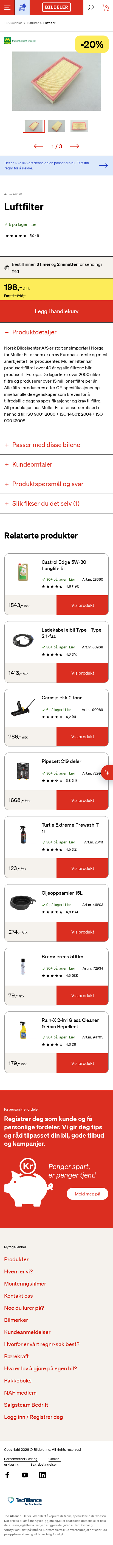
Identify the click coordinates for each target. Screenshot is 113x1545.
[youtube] (25, 1475)
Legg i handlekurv (56, 311)
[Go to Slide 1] (34, 126)
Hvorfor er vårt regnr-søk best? (41, 1344)
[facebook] (7, 1475)
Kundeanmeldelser (27, 1332)
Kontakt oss (18, 1295)
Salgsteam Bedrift (26, 1404)
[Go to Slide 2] (57, 126)
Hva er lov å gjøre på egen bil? (40, 1368)
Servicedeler (13, 23)
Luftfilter (33, 23)
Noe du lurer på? (24, 1308)
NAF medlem (20, 1392)
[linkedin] (42, 1475)
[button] (56, 81)
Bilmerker (16, 1320)
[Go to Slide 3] (79, 126)
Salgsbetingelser (43, 1464)
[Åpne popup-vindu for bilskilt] (22, 7)
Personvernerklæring (21, 1459)
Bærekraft (16, 1356)
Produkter (16, 1259)
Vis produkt (82, 605)
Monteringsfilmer (25, 1283)
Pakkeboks (18, 1380)
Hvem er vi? (18, 1271)
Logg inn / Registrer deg (33, 1417)
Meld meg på (87, 1194)
